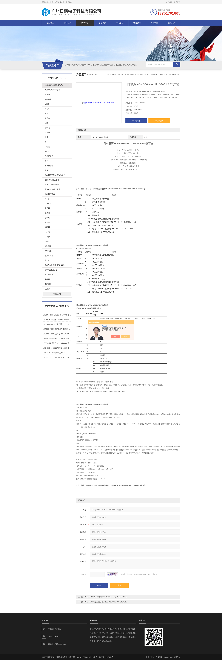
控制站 (47, 128)
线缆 (46, 123)
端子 (46, 161)
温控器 (47, 151)
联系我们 (177, 2)
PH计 (47, 109)
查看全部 (57, 294)
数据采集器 (49, 256)
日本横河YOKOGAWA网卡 (55, 175)
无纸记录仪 (49, 156)
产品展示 (129, 75)
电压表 (47, 118)
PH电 (47, 199)
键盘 (46, 113)
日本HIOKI (86, 65)
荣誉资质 (137, 23)
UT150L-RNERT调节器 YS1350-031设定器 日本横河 (57, 324)
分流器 (47, 222)
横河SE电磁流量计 (52, 180)
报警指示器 (49, 166)
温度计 (47, 289)
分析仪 (47, 237)
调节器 (47, 208)
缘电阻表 (48, 284)
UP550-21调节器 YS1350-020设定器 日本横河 (57, 339)
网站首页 (50, 23)
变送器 (47, 147)
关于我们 (67, 23)
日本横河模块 (50, 194)
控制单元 (48, 99)
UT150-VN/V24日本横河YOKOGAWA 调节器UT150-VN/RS (106, 597)
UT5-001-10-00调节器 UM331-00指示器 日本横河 (57, 353)
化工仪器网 (158, 657)
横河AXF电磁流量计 (52, 189)
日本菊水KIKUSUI (98, 65)
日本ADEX (109, 65)
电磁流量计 (49, 246)
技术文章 (119, 23)
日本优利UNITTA (136, 65)
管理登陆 (177, 657)
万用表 (47, 232)
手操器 (47, 279)
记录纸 (47, 218)
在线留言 (169, 2)
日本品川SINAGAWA (122, 65)
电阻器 (47, 227)
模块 (46, 170)
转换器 (47, 241)
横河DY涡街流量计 (52, 185)
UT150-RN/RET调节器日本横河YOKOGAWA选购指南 (57, 315)
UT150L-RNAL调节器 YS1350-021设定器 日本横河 (57, 334)
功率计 (47, 104)
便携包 (47, 95)
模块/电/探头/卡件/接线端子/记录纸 (58, 265)
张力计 (47, 260)
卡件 (46, 137)
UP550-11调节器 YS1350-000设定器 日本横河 (57, 343)
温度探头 (48, 203)
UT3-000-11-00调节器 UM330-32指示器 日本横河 (57, 357)
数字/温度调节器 (51, 270)
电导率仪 (48, 132)
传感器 (47, 213)
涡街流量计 (49, 251)
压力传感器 (49, 275)
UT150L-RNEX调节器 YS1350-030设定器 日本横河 (57, 329)
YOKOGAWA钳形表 (52, 90)
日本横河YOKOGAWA (73, 65)
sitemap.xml (168, 657)
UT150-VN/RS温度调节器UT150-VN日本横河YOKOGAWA (105, 602)
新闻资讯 (102, 23)
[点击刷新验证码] (112, 574)
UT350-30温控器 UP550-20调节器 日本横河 (57, 320)
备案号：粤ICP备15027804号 (103, 657)
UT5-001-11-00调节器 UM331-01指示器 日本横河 (57, 348)
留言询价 (159, 121)
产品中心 (85, 23)
